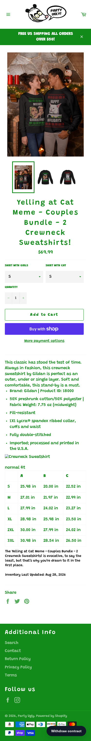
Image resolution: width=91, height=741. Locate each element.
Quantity (11, 287)
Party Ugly (26, 716)
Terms (11, 675)
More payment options (44, 341)
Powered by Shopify (51, 716)
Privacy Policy (18, 667)
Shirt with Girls (16, 265)
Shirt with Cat (56, 265)
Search (11, 643)
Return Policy (18, 659)
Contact (13, 651)
